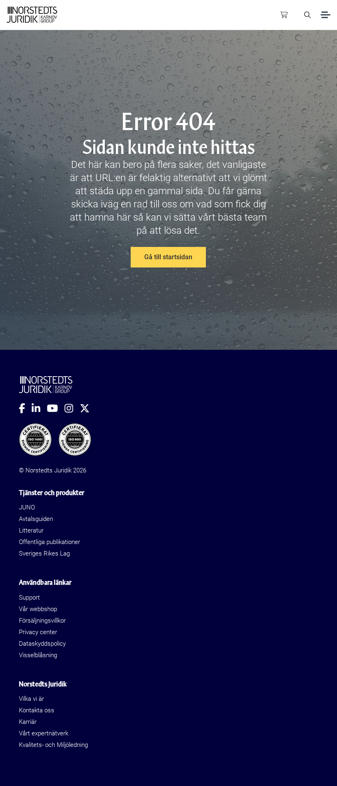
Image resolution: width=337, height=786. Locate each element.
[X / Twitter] (88, 408)
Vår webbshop (38, 609)
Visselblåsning (38, 655)
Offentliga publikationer (49, 542)
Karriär (28, 722)
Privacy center (38, 632)
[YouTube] (56, 408)
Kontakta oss (36, 710)
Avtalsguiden (36, 519)
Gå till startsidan (168, 257)
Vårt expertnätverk (43, 733)
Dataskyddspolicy (42, 643)
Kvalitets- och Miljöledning (53, 745)
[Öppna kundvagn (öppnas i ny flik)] (284, 15)
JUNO (27, 507)
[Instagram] (72, 408)
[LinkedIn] (39, 408)
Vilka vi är (31, 698)
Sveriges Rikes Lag (44, 553)
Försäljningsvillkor (42, 620)
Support (29, 597)
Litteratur (31, 530)
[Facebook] (25, 408)
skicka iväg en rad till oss (124, 204)
